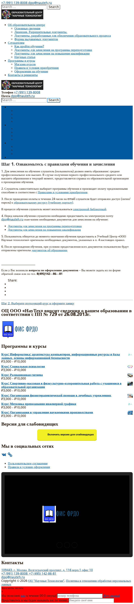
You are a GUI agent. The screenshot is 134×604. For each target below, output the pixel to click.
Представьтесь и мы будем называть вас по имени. (34, 600)
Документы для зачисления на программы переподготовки (53, 50)
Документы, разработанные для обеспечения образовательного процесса (62, 36)
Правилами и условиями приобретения (62, 192)
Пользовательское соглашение (28, 464)
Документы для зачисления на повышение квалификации (52, 54)
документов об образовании (49, 250)
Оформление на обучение (31, 72)
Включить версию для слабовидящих (70, 434)
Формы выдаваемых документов (36, 39)
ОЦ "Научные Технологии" (46, 581)
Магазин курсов (25, 64)
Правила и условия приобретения (36, 68)
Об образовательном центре (26, 25)
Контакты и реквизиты (23, 75)
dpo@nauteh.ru (39, 3)
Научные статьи (24, 57)
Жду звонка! (111, 596)
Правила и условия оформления (29, 467)
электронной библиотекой (89, 209)
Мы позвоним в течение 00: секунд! (29, 596)
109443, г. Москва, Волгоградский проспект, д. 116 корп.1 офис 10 (47, 570)
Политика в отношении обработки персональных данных (66, 583)
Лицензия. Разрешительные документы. (40, 32)
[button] (59, 545)
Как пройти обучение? (29, 46)
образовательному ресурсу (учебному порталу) (43, 203)
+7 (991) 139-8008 (14, 3)
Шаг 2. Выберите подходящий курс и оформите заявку (37, 304)
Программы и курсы (21, 61)
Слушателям (16, 43)
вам (23, 596)
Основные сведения (27, 29)
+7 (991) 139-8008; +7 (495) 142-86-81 (28, 574)
